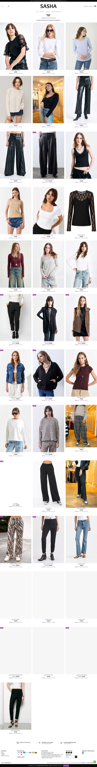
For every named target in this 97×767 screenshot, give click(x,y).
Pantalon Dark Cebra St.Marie (15, 563)
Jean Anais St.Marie (81, 619)
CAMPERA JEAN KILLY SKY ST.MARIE (15, 397)
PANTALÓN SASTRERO (15, 341)
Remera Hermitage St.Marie (48, 70)
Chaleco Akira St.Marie (81, 341)
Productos (42, 11)
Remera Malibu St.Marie (48, 288)
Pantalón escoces (81, 448)
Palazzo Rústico (48, 508)
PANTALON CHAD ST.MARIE (81, 508)
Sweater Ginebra (81, 70)
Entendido (66, 765)
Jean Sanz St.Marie (48, 619)
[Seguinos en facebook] (69, 752)
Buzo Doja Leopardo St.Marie (48, 452)
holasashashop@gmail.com (48, 753)
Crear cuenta (86, 6)
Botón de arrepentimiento (91, 762)
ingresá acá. (84, 762)
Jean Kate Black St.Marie (15, 730)
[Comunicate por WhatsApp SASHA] (94, 761)
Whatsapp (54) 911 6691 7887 (48, 752)
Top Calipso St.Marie (81, 179)
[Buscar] (8, 6)
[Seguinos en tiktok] (71, 752)
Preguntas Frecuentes (56, 11)
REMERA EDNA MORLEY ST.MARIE (15, 288)
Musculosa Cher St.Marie (15, 235)
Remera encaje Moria (81, 235)
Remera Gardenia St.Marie (48, 235)
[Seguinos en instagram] (67, 752)
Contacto (48, 11)
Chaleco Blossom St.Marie (48, 341)
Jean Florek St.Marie (81, 563)
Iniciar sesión (91, 6)
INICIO (37, 11)
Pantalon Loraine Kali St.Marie (15, 179)
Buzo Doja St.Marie (15, 452)
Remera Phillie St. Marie (81, 397)
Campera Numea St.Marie (48, 397)
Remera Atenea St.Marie (16, 70)
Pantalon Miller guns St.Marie (48, 179)
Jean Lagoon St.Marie (15, 619)
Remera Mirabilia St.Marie (81, 288)
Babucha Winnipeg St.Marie (48, 563)
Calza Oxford (15, 503)
